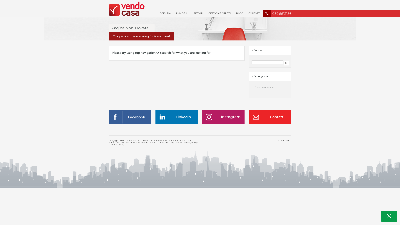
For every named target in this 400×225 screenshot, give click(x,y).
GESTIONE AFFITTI (219, 13)
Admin (178, 142)
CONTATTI (254, 13)
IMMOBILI (182, 13)
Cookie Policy (117, 144)
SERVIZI (198, 13)
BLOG (239, 13)
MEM (288, 140)
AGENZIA (165, 13)
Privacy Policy (191, 142)
